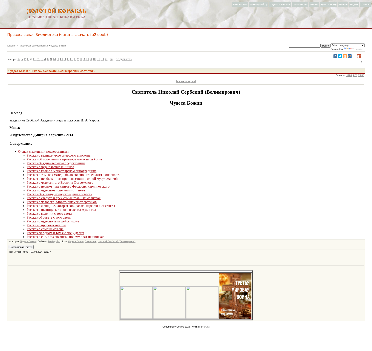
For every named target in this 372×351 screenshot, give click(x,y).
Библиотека (240, 4)
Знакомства (300, 4)
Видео (354, 4)
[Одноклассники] (345, 56)
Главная (365, 4)
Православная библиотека (33, 45)
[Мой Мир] (350, 56)
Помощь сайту (258, 4)
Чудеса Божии (58, 45)
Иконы (314, 4)
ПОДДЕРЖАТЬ (124, 59)
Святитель (90, 241)
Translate (357, 49)
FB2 (355, 75)
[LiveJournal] (354, 56)
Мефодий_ (54, 241)
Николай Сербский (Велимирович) (116, 241)
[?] (111, 59)
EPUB (361, 75)
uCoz (207, 326)
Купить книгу (328, 4)
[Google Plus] (359, 56)
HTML (349, 75)
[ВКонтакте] (335, 56)
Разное (343, 4)
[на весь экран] (186, 81)
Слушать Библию (280, 4)
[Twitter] (340, 56)
